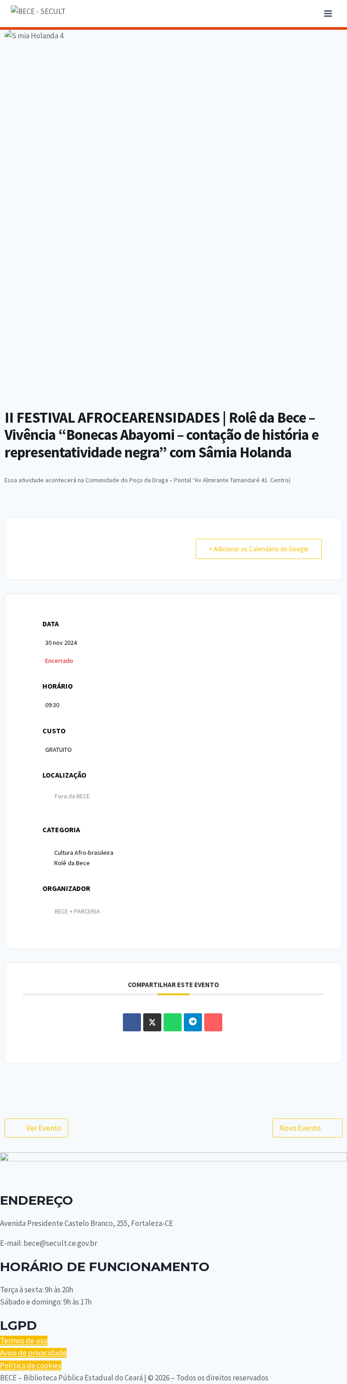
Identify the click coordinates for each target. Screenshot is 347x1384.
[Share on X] (152, 1022)
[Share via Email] (213, 1022)
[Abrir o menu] (327, 13)
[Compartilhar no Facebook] (132, 1022)
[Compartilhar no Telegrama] (193, 1022)
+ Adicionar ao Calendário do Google (259, 549)
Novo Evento (300, 1128)
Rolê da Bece (72, 863)
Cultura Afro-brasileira (83, 852)
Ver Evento (43, 1128)
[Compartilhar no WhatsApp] (173, 1022)
